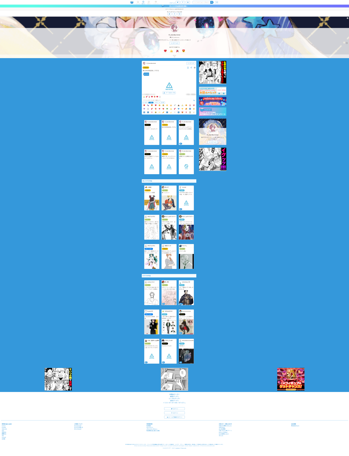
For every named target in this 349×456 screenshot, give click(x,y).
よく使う (145, 102)
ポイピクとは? (77, 425)
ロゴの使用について (224, 434)
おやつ (156, 102)
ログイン (175, 409)
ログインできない (223, 432)
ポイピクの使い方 (78, 427)
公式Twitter (222, 427)
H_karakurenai (174, 35)
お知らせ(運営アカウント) (225, 425)
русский (4, 437)
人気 (151, 102)
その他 (162, 102)
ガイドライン (150, 427)
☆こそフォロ (174, 43)
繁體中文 (4, 434)
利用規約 (149, 425)
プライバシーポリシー (152, 429)
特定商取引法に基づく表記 (153, 430)
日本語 (3, 439)
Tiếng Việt (4, 429)
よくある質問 (222, 429)
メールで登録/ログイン (175, 417)
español (4, 427)
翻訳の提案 (9, 424)
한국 (3, 430)
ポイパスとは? (77, 429)
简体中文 (4, 432)
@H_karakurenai (175, 37)
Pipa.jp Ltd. (183, 448)
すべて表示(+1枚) (170, 93)
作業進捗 (146, 67)
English (4, 425)
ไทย (3, 435)
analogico (178, 448)
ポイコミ (221, 435)
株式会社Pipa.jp (295, 425)
